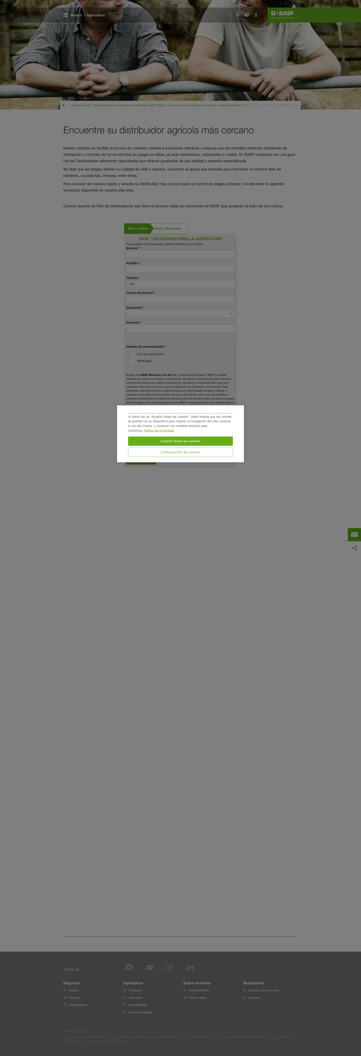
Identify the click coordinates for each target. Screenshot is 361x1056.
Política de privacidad (159, 430)
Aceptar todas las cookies (181, 441)
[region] (180, 433)
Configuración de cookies (180, 452)
